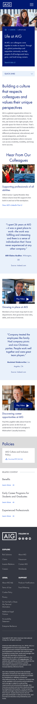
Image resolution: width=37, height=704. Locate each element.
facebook (19, 538)
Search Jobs (10, 62)
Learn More (6, 485)
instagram (23, 538)
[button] (18, 291)
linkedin (26, 538)
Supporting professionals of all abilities (18, 188)
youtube (30, 538)
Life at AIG (13, 36)
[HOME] (6, 30)
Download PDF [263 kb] (15, 459)
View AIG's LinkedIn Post (12, 205)
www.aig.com (24, 659)
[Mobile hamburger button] (31, 4)
